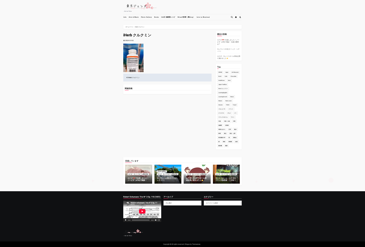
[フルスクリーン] (159, 220)
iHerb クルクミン (137, 35)
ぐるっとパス (221, 109)
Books (156, 17)
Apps (226, 72)
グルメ (229, 113)
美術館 (230, 141)
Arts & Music (134, 17)
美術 (224, 141)
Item (229, 80)
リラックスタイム (223, 117)
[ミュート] (156, 220)
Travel (234, 105)
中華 (234, 121)
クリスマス (221, 113)
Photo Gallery (146, 17)
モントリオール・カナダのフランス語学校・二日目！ (225, 179)
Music (232, 96)
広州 (230, 129)
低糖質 (220, 125)
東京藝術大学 (221, 137)
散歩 (235, 129)
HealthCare (221, 80)
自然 (236, 141)
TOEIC (227, 105)
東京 (225, 133)
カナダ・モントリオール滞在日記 (138, 174)
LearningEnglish (222, 92)
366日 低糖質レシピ (168, 17)
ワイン (232, 117)
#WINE (220, 72)
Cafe (226, 76)
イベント (231, 109)
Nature (220, 100)
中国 (219, 121)
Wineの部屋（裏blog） (185, 17)
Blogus (187, 244)
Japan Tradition (222, 84)
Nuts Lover (228, 100)
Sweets (220, 105)
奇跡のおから (221, 129)
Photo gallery (162, 171)
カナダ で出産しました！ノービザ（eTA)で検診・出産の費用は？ (228, 42)
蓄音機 (220, 145)
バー (235, 113)
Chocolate (233, 76)
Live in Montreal (203, 17)
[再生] (126, 220)
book (219, 76)
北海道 (227, 125)
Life (124, 17)
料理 (219, 133)
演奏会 (234, 137)
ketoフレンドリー (223, 88)
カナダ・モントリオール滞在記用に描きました (196, 179)
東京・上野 (232, 133)
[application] (142, 211)
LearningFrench (222, 96)
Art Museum (235, 72)
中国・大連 (227, 121)
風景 (226, 145)
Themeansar (196, 244)
